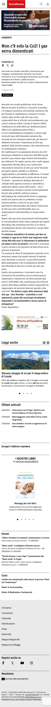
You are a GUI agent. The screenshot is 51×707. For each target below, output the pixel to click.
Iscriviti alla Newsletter (17, 678)
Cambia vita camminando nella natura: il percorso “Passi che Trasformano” (25, 580)
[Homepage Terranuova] (16, 4)
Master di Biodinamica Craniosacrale (17, 592)
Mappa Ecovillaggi (11, 644)
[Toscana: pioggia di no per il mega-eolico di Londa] (25, 360)
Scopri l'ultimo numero (16, 446)
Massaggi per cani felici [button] (25, 503)
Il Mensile (6, 618)
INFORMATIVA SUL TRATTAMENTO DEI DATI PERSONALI (21, 699)
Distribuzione (8, 623)
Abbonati (6, 634)
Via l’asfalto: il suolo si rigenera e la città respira (24, 425)
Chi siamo (7, 607)
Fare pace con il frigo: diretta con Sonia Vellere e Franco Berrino (23, 411)
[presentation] (44, 343)
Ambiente (7, 37)
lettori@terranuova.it (33, 697)
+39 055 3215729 (31, 695)
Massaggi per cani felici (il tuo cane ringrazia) (24, 418)
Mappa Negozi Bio (11, 639)
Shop (4, 628)
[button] (3, 4)
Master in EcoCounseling (12, 587)
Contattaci (7, 613)
